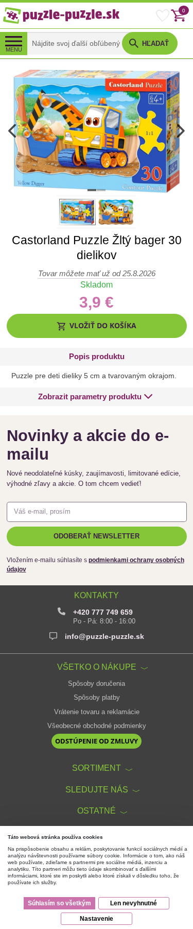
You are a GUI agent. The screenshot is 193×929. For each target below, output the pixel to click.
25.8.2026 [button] (96, 273)
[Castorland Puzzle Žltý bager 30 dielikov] (96, 130)
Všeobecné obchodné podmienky (96, 726)
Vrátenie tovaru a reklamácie (96, 712)
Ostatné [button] (96, 810)
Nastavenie (96, 918)
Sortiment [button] (96, 767)
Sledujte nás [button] (96, 789)
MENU (14, 49)
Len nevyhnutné (133, 903)
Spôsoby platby (97, 697)
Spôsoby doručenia (96, 683)
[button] (97, 326)
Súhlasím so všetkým (59, 903)
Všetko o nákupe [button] (96, 666)
